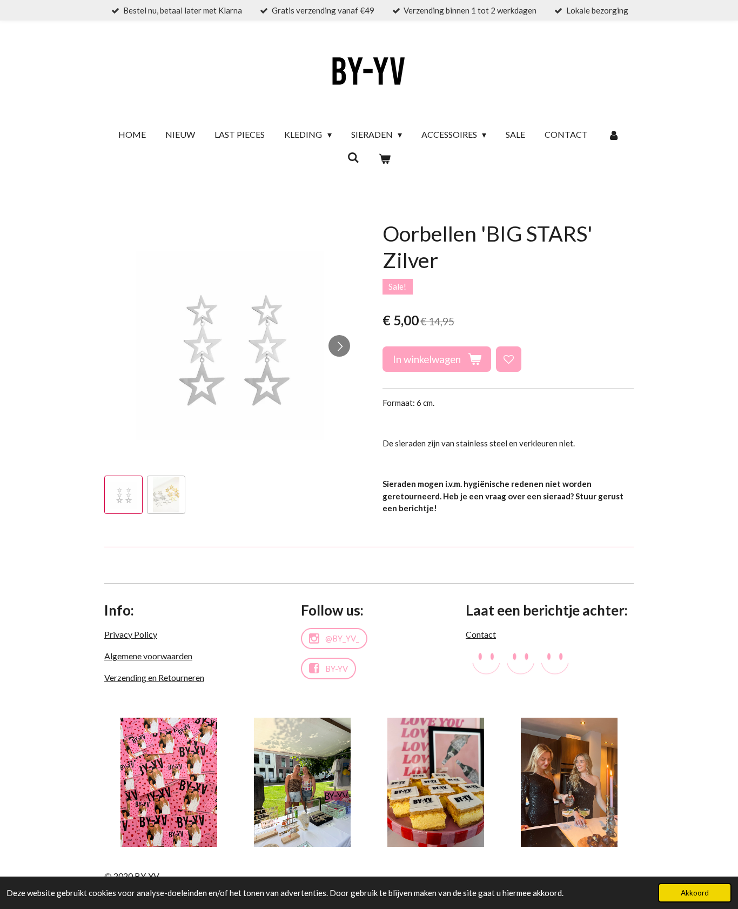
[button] (123, 495)
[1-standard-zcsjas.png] (302, 782)
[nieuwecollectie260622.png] (169, 782)
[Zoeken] (353, 157)
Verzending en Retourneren (154, 677)
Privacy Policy (130, 634)
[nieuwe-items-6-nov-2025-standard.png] (435, 782)
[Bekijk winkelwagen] (385, 158)
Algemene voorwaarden (148, 656)
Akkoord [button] (695, 892)
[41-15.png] (569, 782)
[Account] (613, 134)
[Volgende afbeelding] (339, 346)
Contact (481, 634)
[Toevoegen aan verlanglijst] (508, 359)
